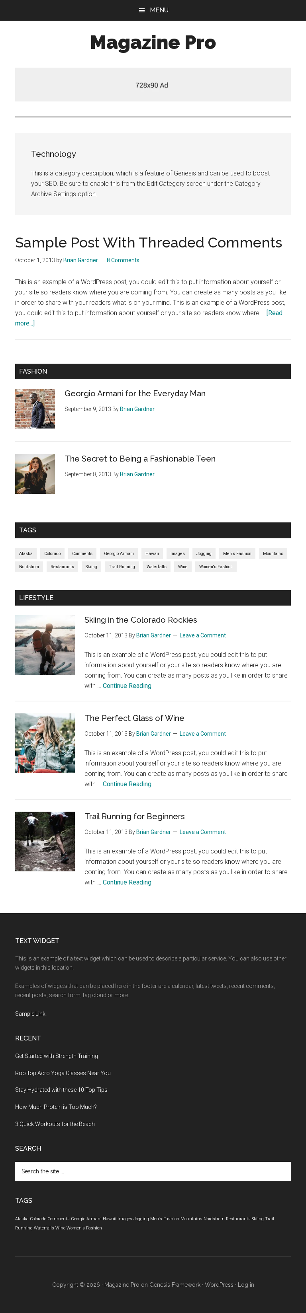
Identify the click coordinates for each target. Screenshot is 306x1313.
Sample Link (30, 1014)
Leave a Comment (203, 635)
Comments (82, 553)
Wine (183, 566)
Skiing (91, 566)
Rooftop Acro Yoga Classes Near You (63, 1073)
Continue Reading (127, 686)
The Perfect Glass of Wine (134, 718)
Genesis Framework (174, 1285)
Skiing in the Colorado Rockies (140, 620)
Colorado (52, 553)
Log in (246, 1285)
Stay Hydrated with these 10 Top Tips (61, 1090)
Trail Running (122, 566)
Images (178, 553)
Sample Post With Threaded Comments (148, 242)
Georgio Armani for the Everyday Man (135, 393)
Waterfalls (157, 566)
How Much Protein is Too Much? (56, 1107)
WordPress (219, 1285)
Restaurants (62, 566)
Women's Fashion (216, 566)
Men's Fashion (237, 553)
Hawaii (152, 553)
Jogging (204, 553)
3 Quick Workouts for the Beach (55, 1124)
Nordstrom (29, 566)
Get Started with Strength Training (56, 1056)
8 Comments (123, 260)
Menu (159, 10)
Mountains (273, 553)
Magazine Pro (153, 42)
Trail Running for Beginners (134, 816)
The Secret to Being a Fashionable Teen (140, 459)
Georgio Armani (119, 553)
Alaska (26, 553)
